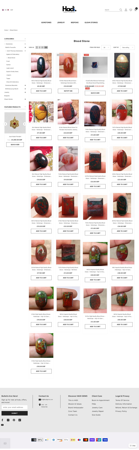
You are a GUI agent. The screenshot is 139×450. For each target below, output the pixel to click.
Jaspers (8, 75)
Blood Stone (13, 30)
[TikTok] (20, 420)
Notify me (68, 91)
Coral (8, 61)
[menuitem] (15, 66)
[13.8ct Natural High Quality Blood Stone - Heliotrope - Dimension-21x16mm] (68, 158)
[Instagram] (8, 420)
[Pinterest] (14, 420)
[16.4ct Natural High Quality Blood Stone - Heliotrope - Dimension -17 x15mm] (95, 207)
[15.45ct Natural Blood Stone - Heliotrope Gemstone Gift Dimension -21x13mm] (68, 65)
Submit (15, 413)
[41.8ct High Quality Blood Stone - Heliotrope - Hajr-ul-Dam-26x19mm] (41, 298)
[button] (15, 44)
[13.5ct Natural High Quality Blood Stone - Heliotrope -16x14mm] (68, 252)
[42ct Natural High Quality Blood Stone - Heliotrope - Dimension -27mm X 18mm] (41, 158)
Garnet (8, 64)
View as (31, 47)
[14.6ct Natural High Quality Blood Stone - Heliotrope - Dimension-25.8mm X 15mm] (95, 114)
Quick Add (15, 144)
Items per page (95, 47)
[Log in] (126, 10)
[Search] (113, 9)
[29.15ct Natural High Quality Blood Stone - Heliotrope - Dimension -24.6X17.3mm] (122, 205)
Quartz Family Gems (12, 71)
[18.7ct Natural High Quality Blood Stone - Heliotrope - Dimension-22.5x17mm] (122, 112)
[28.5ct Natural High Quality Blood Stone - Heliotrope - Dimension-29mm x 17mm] (122, 158)
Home (6, 30)
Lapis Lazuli (10, 68)
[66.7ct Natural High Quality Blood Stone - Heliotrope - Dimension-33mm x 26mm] (41, 205)
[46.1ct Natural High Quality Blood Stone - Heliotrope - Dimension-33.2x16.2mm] (41, 65)
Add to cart (41, 91)
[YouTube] (2, 425)
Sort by (116, 47)
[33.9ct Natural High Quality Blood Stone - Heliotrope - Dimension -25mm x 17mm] (41, 252)
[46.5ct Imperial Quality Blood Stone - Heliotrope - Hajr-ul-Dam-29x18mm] (95, 254)
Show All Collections (12, 82)
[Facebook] (2, 420)
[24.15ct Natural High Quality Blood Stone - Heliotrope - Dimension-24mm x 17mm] (95, 160)
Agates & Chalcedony (12, 54)
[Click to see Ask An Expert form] (5, 443)
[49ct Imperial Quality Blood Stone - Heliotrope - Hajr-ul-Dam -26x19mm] (122, 252)
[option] (15, 131)
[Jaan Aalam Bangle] (15, 122)
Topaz (8, 78)
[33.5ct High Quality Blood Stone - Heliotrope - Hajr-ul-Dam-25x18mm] (95, 300)
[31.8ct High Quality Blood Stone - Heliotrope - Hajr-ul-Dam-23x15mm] (41, 345)
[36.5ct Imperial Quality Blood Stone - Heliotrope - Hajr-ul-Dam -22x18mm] (122, 298)
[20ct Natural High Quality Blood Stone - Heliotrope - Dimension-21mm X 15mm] (41, 112)
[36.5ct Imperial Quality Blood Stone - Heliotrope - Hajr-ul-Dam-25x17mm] (68, 298)
